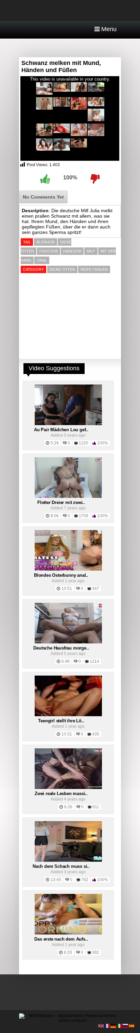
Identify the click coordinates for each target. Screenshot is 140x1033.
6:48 (66, 661)
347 (95, 588)
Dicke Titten (62, 269)
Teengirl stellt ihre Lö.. (61, 720)
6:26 (68, 807)
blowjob (45, 242)
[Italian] (120, 1025)
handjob (72, 251)
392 (95, 952)
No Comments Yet (43, 197)
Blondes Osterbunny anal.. (61, 575)
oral (42, 260)
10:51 (67, 588)
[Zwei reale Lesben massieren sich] (68, 787)
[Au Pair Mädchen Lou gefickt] (68, 423)
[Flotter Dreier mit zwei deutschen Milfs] (68, 496)
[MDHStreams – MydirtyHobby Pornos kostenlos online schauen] (70, 1020)
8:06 (55, 515)
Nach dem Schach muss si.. (61, 866)
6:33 (68, 952)
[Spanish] (132, 1025)
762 (84, 879)
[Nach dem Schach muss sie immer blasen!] (68, 860)
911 (95, 807)
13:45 (56, 879)
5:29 (55, 443)
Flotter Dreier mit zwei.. (61, 502)
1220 (83, 443)
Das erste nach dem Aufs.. (61, 939)
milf (91, 251)
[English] (101, 1025)
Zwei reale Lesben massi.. (61, 793)
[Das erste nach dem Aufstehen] (68, 933)
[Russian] (126, 1025)
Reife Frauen (94, 269)
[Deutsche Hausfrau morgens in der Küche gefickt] (68, 642)
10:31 (67, 734)
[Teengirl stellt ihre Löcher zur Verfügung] (68, 714)
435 (95, 734)
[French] (107, 1025)
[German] (113, 1025)
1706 (83, 515)
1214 (94, 661)
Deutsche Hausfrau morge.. (61, 648)
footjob (48, 251)
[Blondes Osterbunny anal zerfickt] (68, 569)
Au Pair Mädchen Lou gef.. (61, 429)
